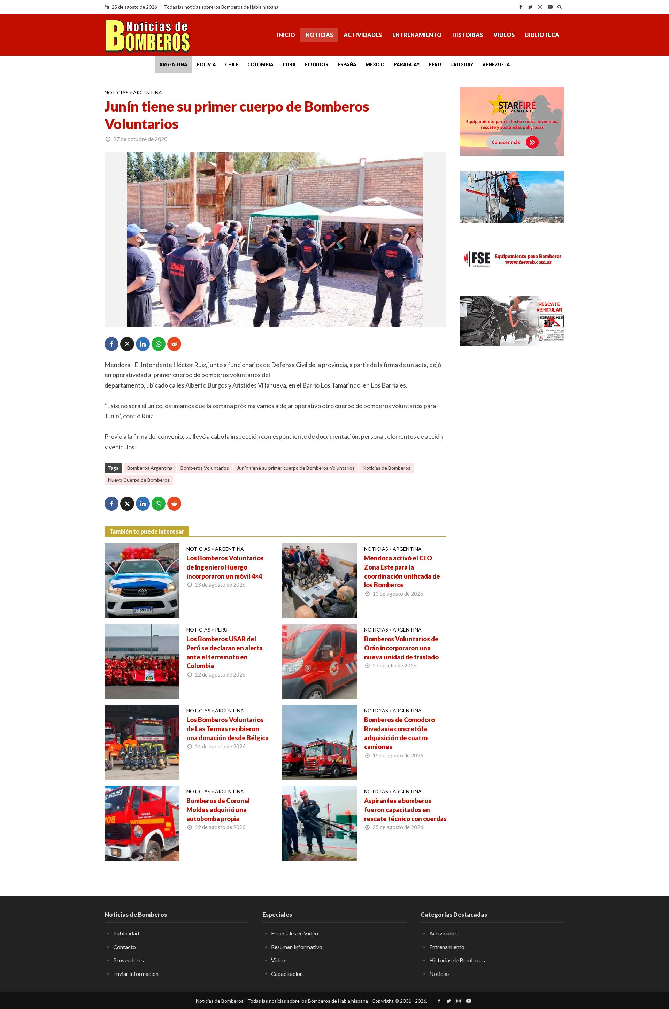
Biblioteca (542, 34)
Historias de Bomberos (457, 960)
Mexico (375, 64)
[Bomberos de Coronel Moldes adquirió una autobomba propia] (142, 822)
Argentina (173, 64)
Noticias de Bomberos (386, 468)
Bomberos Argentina (149, 468)
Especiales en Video (294, 933)
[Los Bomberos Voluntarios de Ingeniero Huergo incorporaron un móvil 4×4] (142, 580)
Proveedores (128, 960)
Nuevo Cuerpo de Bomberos (139, 480)
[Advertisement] (512, 465)
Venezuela (496, 64)
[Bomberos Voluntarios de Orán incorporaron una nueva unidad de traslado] (319, 661)
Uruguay (461, 64)
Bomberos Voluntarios (204, 468)
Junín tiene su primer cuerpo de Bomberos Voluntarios (296, 468)
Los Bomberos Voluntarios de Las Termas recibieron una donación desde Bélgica (227, 729)
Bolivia (206, 64)
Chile (231, 64)
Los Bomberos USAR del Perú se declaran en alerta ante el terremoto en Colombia (224, 652)
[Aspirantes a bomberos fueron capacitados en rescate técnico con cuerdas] (319, 822)
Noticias (319, 34)
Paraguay (407, 64)
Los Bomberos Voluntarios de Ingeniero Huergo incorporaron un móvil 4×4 (225, 567)
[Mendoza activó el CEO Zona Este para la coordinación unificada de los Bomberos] (319, 580)
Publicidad (126, 933)
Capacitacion (287, 973)
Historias (467, 34)
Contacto (124, 946)
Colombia (260, 64)
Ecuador (317, 64)
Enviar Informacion (136, 973)
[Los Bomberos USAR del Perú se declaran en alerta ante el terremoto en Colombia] (142, 661)
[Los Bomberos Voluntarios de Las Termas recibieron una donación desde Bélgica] (142, 742)
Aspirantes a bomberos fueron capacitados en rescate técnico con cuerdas (405, 810)
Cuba (289, 64)
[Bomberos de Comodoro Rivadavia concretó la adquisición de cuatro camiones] (319, 742)
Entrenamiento (417, 34)
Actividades (363, 34)
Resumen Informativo (296, 946)
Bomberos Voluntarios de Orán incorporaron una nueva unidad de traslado (401, 648)
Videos (504, 34)
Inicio (286, 34)
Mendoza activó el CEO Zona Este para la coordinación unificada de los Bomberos (402, 571)
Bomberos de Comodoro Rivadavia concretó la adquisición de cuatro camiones (399, 733)
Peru (435, 64)
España (347, 64)
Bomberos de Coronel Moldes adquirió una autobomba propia (218, 810)
